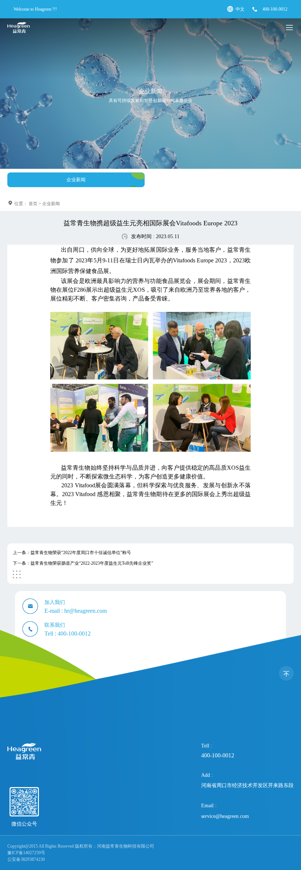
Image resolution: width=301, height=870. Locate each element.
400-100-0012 (274, 9)
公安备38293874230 (26, 859)
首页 (33, 203)
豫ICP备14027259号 (26, 852)
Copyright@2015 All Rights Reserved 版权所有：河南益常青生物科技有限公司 (80, 846)
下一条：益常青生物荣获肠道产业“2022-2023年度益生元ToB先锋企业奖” (83, 563)
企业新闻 (76, 179)
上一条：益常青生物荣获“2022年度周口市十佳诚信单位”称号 (72, 552)
